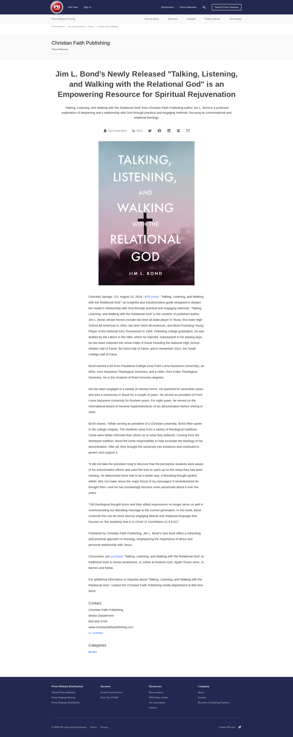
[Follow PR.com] (238, 727)
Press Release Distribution (66, 702)
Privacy (104, 727)
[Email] (188, 131)
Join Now (73, 7)
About (201, 692)
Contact (97, 633)
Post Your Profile (109, 697)
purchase (117, 556)
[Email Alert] (105, 131)
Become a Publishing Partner (213, 702)
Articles (153, 707)
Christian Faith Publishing (107, 26)
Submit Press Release (227, 7)
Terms (93, 727)
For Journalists (157, 702)
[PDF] (178, 131)
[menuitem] (204, 7)
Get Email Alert (117, 131)
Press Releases (58, 26)
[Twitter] (150, 131)
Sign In (87, 7)
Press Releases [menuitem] (188, 7)
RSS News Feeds (158, 697)
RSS (139, 131)
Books (91, 26)
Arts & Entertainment (76, 26)
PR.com (151, 296)
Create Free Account (111, 692)
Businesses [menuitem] (167, 7)
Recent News (156, 692)
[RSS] (134, 131)
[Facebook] (159, 131)
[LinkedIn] (169, 131)
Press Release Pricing (63, 697)
